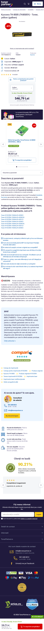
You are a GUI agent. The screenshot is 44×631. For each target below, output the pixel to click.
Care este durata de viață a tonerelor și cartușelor (19, 264)
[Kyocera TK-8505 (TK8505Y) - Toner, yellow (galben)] (22, 45)
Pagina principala (6, 9)
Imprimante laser (32, 376)
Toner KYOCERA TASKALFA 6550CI (12, 228)
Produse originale (37, 371)
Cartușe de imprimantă (19, 9)
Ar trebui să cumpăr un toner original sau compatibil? (20, 247)
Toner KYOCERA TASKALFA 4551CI (12, 219)
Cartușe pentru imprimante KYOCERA (15, 371)
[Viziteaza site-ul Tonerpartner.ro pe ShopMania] (32, 605)
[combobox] (22, 88)
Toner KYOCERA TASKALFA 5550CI (12, 221)
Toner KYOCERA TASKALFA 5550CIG (12, 223)
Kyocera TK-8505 (9, 373)
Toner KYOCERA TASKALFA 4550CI (12, 215)
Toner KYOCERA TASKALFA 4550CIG (12, 217)
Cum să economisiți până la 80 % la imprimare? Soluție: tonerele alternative (21, 244)
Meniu (39, 4)
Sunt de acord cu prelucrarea (20, 518)
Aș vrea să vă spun (12, 416)
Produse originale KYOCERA (28, 373)
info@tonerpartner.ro (15, 410)
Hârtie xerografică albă (11, 382)
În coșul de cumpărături (31, 626)
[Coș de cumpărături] (28, 3)
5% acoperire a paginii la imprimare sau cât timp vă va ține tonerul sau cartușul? (22, 251)
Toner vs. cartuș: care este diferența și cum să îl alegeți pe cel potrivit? (22, 260)
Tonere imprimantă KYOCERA (13, 376)
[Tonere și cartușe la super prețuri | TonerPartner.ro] (6, 4)
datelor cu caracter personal (29, 518)
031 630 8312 (12, 405)
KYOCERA (31, 9)
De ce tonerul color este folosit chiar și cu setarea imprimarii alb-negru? (23, 267)
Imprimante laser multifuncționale (14, 379)
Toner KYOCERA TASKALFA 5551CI (12, 225)
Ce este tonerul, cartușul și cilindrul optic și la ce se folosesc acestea (23, 239)
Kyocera (32, 55)
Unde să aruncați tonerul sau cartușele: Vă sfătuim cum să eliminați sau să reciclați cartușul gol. (22, 255)
